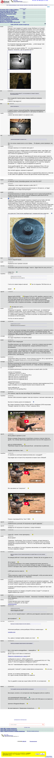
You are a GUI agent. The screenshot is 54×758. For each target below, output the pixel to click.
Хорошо (37, 754)
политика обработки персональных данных (48, 756)
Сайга (24, 9)
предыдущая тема (23, 719)
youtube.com (11, 632)
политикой (18, 754)
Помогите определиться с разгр (17, 656)
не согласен (42, 754)
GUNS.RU (24, 741)
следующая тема (17, 719)
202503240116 (12, 604)
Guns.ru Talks (15, 0)
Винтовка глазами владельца (33, 731)
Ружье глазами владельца (18, 1)
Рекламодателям (33, 741)
